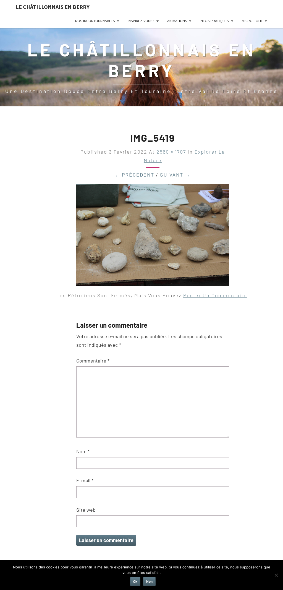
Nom (83, 451)
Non (149, 581)
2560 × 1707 (171, 152)
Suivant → (175, 175)
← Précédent (134, 175)
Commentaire (92, 361)
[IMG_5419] (152, 237)
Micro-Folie (252, 20)
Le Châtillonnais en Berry (53, 6)
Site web (86, 510)
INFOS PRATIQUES (214, 20)
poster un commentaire (215, 295)
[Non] (276, 575)
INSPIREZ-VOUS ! (141, 20)
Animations (177, 20)
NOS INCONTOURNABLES (95, 20)
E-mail (84, 480)
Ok (135, 581)
